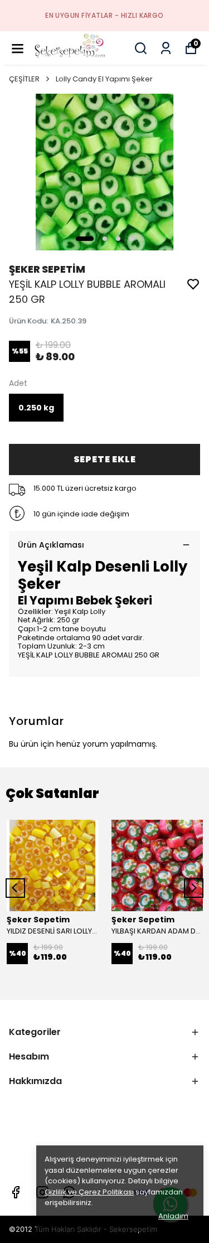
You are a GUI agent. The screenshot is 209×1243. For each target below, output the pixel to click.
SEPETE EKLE (105, 459)
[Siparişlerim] (166, 48)
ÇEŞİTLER (24, 79)
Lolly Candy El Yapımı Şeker (104, 79)
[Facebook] (15, 1192)
